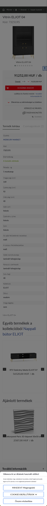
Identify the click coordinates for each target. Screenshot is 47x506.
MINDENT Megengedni (23, 487)
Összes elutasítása (23, 501)
